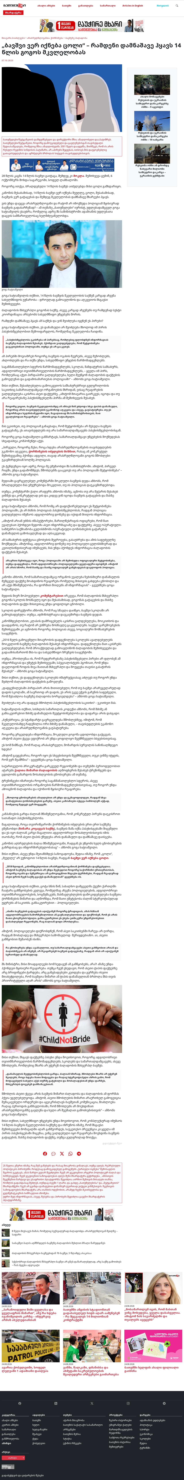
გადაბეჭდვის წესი (112, 1143)
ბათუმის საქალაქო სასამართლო (83, 1424)
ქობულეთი (38, 1443)
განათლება (85, 5)
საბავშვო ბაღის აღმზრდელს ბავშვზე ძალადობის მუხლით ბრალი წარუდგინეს (58, 1243)
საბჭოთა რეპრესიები (121, 1437)
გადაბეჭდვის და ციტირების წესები (23, 1475)
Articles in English (132, 5)
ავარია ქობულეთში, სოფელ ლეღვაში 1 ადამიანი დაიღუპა (25, 1369)
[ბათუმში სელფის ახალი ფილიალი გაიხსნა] (153, 1345)
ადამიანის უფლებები (152, 1420)
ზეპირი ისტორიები (120, 1420)
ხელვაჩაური (39, 1429)
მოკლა (78, 176)
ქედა (35, 1438)
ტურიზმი (145, 1447)
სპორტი (144, 1429)
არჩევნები (69, 1429)
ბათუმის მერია (72, 1434)
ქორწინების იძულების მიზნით (52, 451)
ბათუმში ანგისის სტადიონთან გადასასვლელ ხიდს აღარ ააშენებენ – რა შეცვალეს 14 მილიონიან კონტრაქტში (91, 1315)
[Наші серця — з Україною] (14, 6)
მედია (143, 1443)
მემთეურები (116, 1446)
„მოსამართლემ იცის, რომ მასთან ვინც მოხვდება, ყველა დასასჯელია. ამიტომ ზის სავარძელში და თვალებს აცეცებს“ (152, 1314)
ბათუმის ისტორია (120, 1442)
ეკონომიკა (146, 1434)
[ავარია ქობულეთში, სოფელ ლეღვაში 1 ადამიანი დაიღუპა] (31, 1345)
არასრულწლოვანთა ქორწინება (45, 38)
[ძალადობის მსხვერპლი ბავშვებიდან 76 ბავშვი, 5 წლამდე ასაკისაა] (6, 1252)
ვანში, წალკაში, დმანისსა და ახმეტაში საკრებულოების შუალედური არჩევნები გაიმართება (91, 1370)
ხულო (35, 1424)
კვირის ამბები (10, 1424)
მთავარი (7, 38)
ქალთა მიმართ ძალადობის (36, 770)
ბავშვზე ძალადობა (76, 38)
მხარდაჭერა (13, 12)
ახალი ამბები (46, 5)
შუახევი (37, 1434)
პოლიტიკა (146, 1424)
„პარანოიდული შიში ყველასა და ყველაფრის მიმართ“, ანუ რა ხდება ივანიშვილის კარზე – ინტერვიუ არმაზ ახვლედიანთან (29, 1315)
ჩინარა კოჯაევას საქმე (36, 828)
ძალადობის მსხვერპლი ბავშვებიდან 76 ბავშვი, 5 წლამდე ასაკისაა (52, 1253)
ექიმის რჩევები (72, 1443)
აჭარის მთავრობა (73, 1420)
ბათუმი (66, 5)
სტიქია (67, 1438)
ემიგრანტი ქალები (120, 1424)
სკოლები (145, 1438)
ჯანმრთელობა (10, 1438)
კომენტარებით (51, 596)
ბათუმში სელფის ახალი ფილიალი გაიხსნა (151, 1369)
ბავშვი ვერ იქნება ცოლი (89, 858)
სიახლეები (18, 38)
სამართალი (108, 5)
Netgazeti (163, 5)
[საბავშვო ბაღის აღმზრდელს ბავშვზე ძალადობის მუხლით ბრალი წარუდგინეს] (6, 1242)
